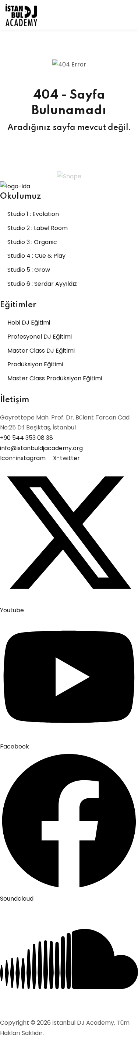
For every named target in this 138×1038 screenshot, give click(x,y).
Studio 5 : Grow (28, 270)
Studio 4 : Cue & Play (36, 255)
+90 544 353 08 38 (26, 438)
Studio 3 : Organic (32, 242)
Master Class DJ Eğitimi (41, 350)
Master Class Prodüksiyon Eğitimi (54, 378)
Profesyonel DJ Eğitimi (39, 336)
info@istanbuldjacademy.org (41, 448)
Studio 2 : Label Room (37, 228)
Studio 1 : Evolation (33, 214)
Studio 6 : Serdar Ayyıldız (42, 284)
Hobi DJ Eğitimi (28, 322)
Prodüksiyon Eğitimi (35, 364)
